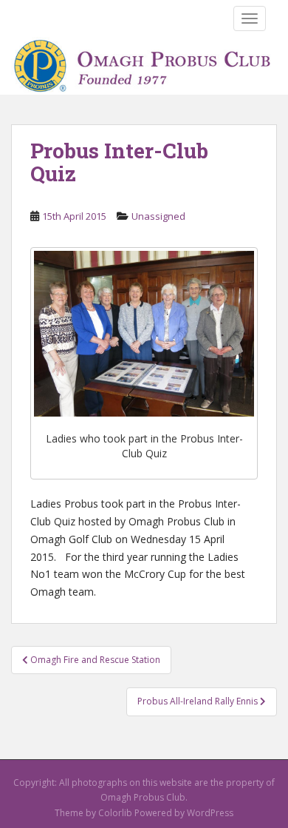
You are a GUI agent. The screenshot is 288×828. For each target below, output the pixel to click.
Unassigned (158, 216)
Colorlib (115, 813)
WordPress (210, 813)
